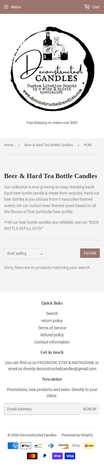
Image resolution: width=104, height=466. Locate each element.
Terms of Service (52, 328)
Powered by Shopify (77, 435)
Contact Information (52, 342)
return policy (52, 320)
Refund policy (52, 335)
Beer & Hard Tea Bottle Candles (48, 145)
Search (52, 313)
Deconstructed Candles (38, 435)
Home (9, 145)
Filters (90, 253)
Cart (96, 7)
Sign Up (89, 409)
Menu (16, 7)
